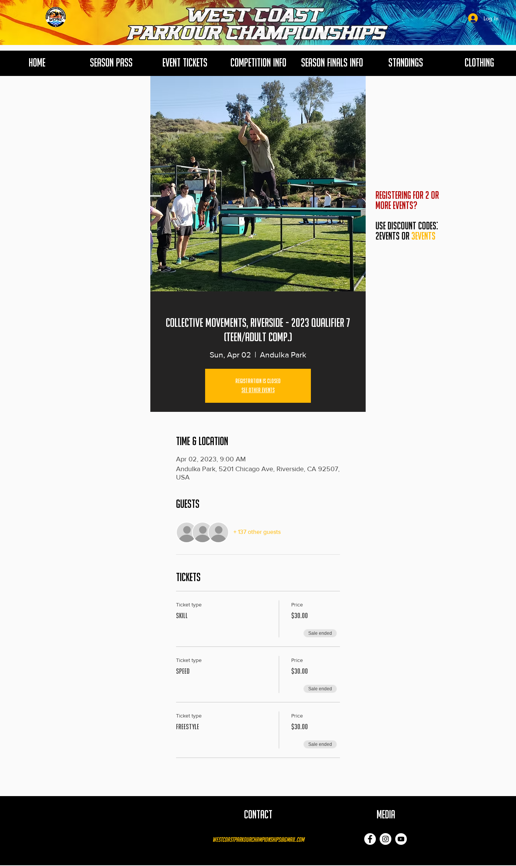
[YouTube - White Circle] (401, 839)
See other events (258, 390)
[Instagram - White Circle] (385, 839)
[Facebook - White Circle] (370, 839)
